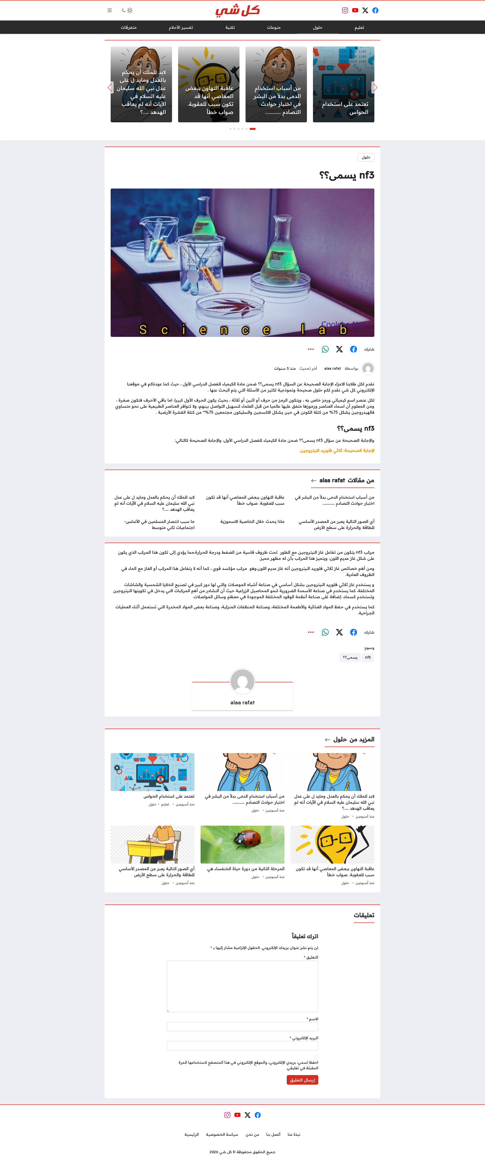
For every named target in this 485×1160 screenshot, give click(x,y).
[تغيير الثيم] (127, 10)
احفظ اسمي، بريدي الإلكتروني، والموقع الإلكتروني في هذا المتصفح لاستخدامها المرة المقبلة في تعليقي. (248, 1065)
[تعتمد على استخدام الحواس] (343, 84)
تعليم (165, 804)
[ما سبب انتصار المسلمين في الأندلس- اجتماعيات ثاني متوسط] (153, 524)
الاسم (312, 1019)
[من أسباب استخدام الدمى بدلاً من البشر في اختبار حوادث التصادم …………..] (276, 84)
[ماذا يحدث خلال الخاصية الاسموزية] (242, 524)
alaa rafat (332, 368)
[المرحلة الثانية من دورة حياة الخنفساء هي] (242, 856)
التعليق (311, 957)
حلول (366, 157)
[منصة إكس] (339, 349)
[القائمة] (110, 10)
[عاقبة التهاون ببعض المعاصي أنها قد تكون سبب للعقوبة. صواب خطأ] (208, 84)
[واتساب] (325, 349)
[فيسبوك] (353, 349)
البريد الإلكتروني (304, 1038)
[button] (253, 129)
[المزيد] (311, 349)
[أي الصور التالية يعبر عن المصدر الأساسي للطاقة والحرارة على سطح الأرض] (332, 524)
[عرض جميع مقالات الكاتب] (368, 368)
